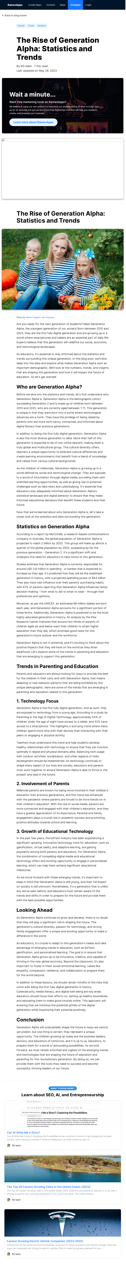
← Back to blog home (14, 15)
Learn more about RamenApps (33, 122)
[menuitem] (35, 5)
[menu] (72, 5)
